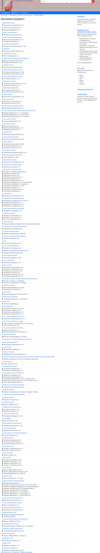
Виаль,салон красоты (8, 99)
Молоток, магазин (7, 265)
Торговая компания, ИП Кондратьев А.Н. (13, 480)
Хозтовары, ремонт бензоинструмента (12, 497)
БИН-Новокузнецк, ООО (8, 81)
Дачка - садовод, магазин (9, 118)
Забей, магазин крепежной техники (11, 164)
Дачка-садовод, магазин (8, 123)
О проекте (25, 12)
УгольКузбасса (82, 94)
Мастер (4, 240)
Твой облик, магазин (7, 437)
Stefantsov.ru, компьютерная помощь (12, 37)
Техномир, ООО (6, 457)
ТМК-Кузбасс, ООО (7, 476)
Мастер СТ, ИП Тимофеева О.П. (10, 245)
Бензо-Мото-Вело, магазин (9, 53)
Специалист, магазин (8, 397)
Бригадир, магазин (7, 94)
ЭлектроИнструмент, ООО (9, 512)
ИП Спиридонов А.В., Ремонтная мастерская (14, 226)
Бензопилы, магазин (7, 65)
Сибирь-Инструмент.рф (8, 389)
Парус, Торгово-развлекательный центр (13, 316)
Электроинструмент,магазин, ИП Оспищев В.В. (15, 519)
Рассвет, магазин (6, 347)
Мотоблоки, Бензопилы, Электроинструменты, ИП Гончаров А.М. (19, 278)
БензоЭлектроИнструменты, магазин (12, 69)
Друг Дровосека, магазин (9, 150)
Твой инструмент (6, 418)
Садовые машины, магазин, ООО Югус (12, 372)
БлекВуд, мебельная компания (10, 87)
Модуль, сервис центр (8, 260)
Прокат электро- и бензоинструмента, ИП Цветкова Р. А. (17, 339)
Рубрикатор (6, 12)
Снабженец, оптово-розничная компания (13, 394)
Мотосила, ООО (6, 291)
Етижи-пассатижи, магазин (9, 159)
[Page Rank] (15, 552)
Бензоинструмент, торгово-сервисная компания (15, 58)
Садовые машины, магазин (9, 366)
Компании (16, 12)
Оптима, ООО (6, 301)
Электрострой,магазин (8, 533)
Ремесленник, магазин (8, 351)
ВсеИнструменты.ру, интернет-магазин (12, 105)
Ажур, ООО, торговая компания (10, 43)
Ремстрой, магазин (7, 361)
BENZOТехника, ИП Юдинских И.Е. (11, 27)
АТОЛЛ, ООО (5, 48)
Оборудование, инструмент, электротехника (21, 15)
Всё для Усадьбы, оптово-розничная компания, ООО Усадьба (18, 110)
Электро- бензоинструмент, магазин (12, 502)
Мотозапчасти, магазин (8, 285)
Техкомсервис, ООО (7, 446)
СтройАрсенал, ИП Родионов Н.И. (11, 407)
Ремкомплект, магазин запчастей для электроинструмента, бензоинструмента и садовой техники (28, 356)
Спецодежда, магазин (8, 402)
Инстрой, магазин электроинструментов (13, 198)
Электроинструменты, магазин (10, 523)
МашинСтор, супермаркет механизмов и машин (15, 250)
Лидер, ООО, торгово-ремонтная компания (13, 236)
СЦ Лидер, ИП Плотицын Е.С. (10, 413)
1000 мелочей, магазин (8, 22)
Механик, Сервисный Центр (9, 255)
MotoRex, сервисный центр (9, 32)
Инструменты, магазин (8, 213)
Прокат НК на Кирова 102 (9, 334)
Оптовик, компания (7, 306)
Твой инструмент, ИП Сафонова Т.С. (12, 423)
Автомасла (81, 16)
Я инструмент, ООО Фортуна (10, 547)
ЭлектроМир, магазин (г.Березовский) (12, 528)
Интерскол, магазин (7, 221)
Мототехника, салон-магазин (10, 296)
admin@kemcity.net (6, 552)
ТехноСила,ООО (6, 467)
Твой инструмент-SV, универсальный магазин (14, 433)
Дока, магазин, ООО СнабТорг (10, 136)
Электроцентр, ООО (7, 538)
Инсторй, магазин (7, 193)
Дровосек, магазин (7, 141)
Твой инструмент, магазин (9, 428)
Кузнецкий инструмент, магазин (10, 231)
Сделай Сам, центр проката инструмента (13, 384)
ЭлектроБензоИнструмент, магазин (11, 507)
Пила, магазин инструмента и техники (12, 321)
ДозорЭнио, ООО (6, 132)
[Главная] (7, 6)
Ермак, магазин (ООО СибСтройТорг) (12, 154)
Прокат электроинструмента (9, 342)
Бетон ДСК (80, 68)
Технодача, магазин (7, 452)
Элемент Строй (6, 543)
